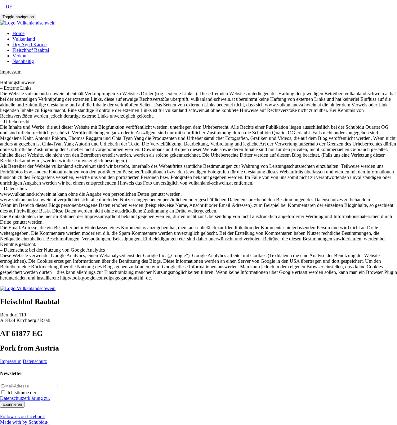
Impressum (10, 361)
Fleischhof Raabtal (30, 50)
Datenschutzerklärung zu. (25, 398)
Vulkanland (23, 39)
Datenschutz (35, 361)
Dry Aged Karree (29, 44)
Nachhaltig (23, 61)
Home (18, 33)
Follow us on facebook (22, 416)
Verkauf (20, 55)
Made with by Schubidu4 (25, 422)
